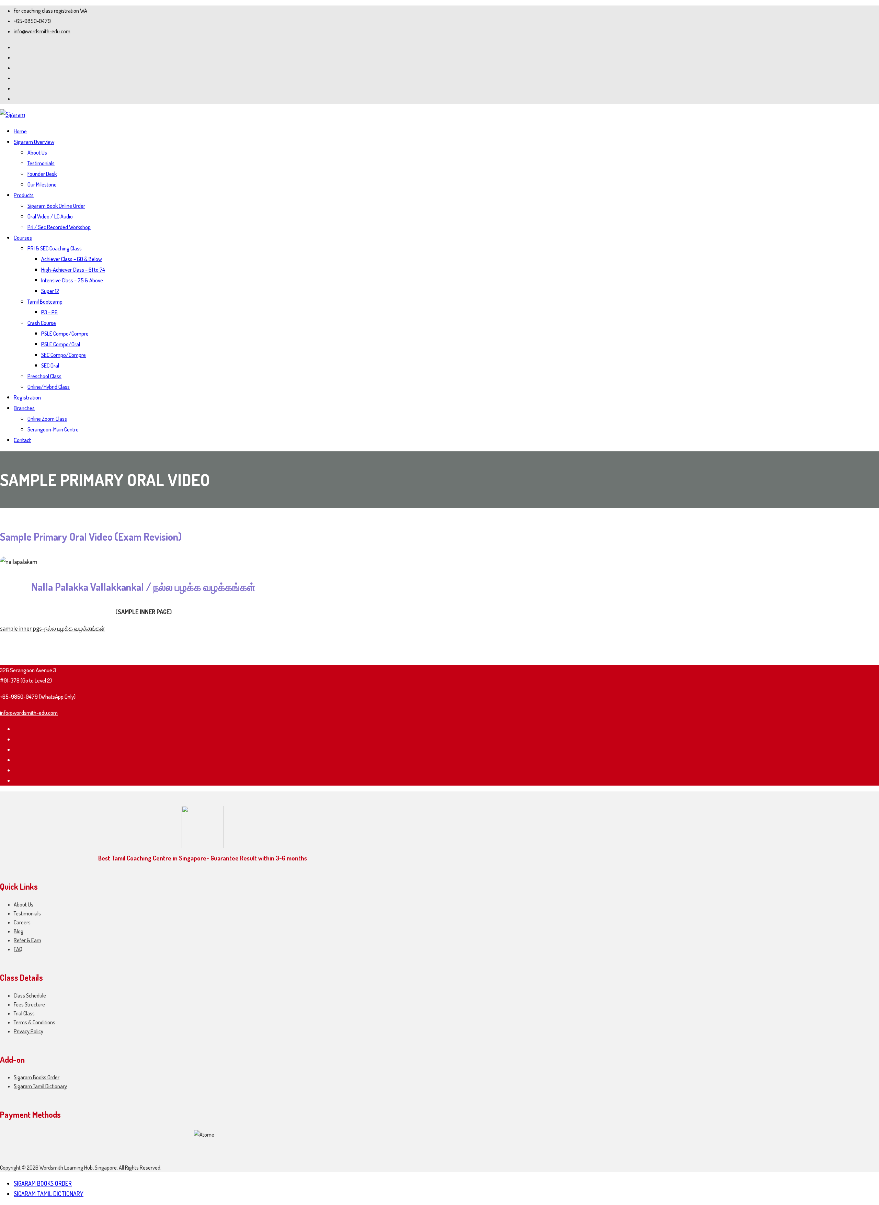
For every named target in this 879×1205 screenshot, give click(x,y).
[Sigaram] (12, 114)
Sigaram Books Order (36, 1077)
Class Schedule (30, 995)
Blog (18, 931)
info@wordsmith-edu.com (42, 31)
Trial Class (24, 1013)
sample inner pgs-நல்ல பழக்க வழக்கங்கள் (52, 628)
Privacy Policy (28, 1031)
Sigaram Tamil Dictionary (40, 1086)
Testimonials (27, 913)
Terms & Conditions (34, 1022)
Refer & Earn (27, 940)
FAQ (18, 949)
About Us (23, 904)
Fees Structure (29, 1004)
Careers (22, 922)
